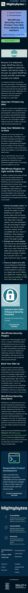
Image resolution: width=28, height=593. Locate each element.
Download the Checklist (14, 325)
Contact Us (4, 564)
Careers (3, 567)
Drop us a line (10, 439)
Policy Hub (4, 570)
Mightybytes (9, 35)
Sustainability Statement (20, 532)
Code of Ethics (19, 553)
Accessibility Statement (20, 521)
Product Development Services (14, 494)
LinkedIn (17, 572)
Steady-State (18, 556)
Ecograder (17, 564)
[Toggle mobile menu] (25, 4)
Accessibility (15, 1)
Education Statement (20, 544)
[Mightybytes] (12, 4)
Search (24, 1)
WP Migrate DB (21, 392)
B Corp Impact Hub (20, 550)
